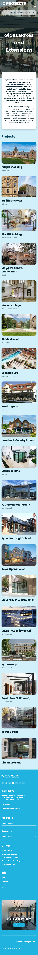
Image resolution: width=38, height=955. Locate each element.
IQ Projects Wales (8, 864)
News (3, 878)
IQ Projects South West (10, 858)
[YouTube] (16, 783)
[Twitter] (23, 783)
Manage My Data (30, 942)
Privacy (19, 942)
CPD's (4, 888)
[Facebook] (20, 783)
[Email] (3, 783)
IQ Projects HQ (7, 851)
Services (5, 881)
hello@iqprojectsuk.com (11, 808)
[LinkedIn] (13, 783)
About (4, 884)
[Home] (14, 6)
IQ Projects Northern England (12, 861)
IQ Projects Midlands (9, 854)
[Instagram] (6, 783)
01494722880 (7, 805)
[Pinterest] (9, 783)
